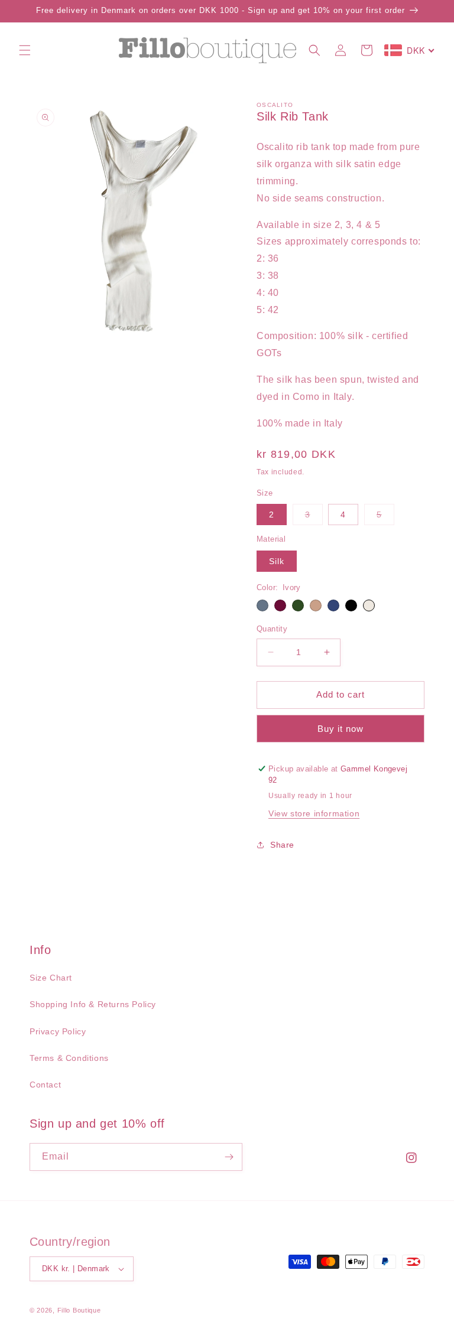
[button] (25, 50)
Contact (45, 1084)
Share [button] (282, 844)
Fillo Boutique (79, 1310)
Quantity (272, 628)
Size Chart (51, 977)
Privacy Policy (58, 1031)
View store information (313, 813)
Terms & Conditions (69, 1058)
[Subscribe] (229, 1157)
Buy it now (340, 729)
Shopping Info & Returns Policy (93, 1004)
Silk (276, 561)
